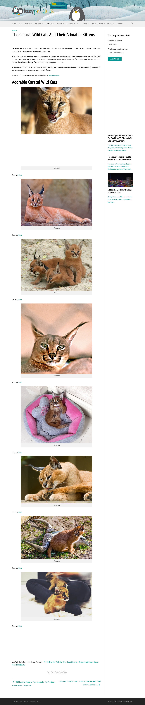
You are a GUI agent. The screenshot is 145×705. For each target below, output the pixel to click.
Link (20, 175)
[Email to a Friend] (57, 673)
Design (59, 24)
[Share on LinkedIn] (65, 673)
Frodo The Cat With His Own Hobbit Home (60, 662)
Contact (15, 701)
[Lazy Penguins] (32, 10)
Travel (28, 24)
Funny (119, 24)
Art (20, 24)
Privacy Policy (35, 701)
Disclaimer (24, 701)
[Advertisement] (56, 150)
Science (110, 24)
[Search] (132, 23)
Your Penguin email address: (117, 49)
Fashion (84, 24)
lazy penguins (54, 75)
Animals (48, 24)
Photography (97, 24)
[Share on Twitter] (53, 673)
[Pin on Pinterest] (61, 673)
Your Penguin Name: (115, 40)
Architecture (72, 24)
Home (14, 24)
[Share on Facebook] (49, 673)
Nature (38, 24)
